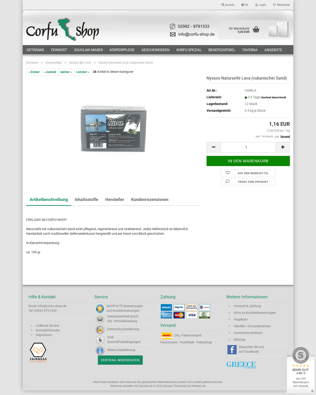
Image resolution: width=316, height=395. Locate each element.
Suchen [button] (229, 4)
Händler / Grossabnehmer (252, 326)
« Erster (34, 72)
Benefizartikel (221, 50)
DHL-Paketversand (187, 335)
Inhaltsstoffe (86, 199)
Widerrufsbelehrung (121, 350)
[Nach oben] (303, 388)
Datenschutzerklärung (123, 329)
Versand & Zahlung (247, 306)
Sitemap (239, 339)
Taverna (249, 50)
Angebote (273, 50)
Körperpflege (122, 50)
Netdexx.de (199, 386)
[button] (245, 4)
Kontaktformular (48, 330)
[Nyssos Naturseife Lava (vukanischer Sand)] (113, 127)
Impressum (44, 335)
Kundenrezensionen (149, 199)
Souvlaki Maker (88, 50)
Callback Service (47, 325)
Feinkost (59, 50)
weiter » (66, 72)
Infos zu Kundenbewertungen (255, 313)
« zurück (50, 72)
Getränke (35, 50)
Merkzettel (283, 4)
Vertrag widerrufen (120, 360)
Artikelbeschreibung (49, 199)
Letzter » (82, 72)
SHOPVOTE (114, 306)
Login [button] (262, 4)
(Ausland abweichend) (273, 97)
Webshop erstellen (121, 386)
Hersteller (114, 199)
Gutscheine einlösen (248, 333)
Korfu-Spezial (189, 50)
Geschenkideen (156, 50)
